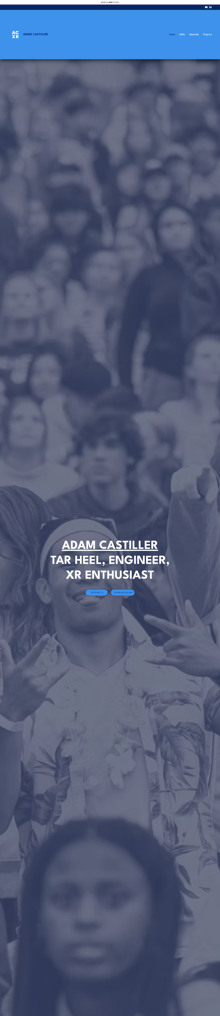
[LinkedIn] (210, 7)
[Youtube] (206, 7)
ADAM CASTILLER (35, 34)
